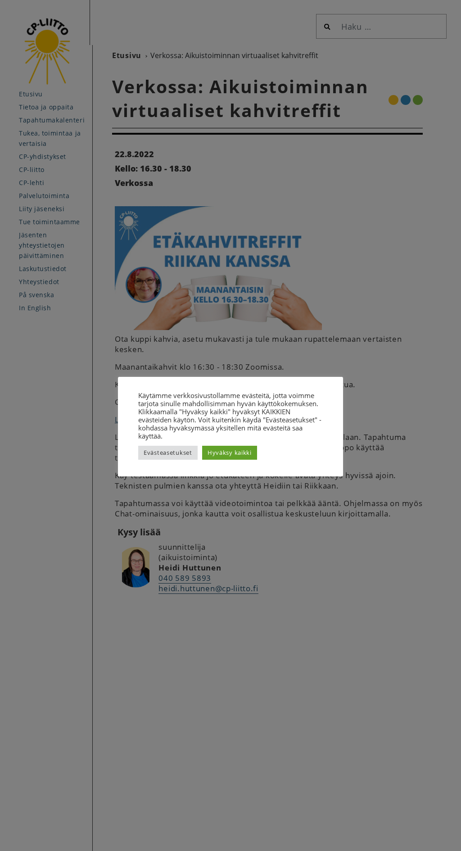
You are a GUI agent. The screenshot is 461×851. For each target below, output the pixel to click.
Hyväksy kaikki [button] (230, 452)
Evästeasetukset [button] (168, 452)
